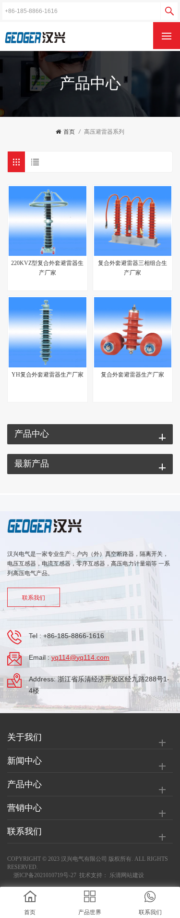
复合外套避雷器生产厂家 (132, 374)
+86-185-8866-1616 (73, 636)
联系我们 (33, 597)
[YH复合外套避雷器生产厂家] (47, 332)
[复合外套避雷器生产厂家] (133, 332)
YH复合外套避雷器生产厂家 (48, 374)
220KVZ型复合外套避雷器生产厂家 (47, 268)
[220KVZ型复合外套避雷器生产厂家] (47, 221)
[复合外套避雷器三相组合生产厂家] (133, 221)
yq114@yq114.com (80, 657)
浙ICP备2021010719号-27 (44, 875)
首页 (69, 131)
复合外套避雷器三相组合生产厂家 (132, 268)
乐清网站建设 (126, 875)
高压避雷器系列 (104, 131)
